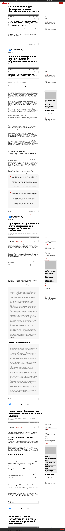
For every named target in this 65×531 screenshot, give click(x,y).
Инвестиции (23, 214)
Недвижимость (42, 401)
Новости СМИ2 (10, 52)
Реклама (39, 3)
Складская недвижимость (18, 505)
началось (9, 481)
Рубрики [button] (23, 3)
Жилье (39, 214)
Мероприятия (35, 3)
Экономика (27, 214)
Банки (33, 214)
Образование (42, 214)
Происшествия (30, 504)
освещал (14, 432)
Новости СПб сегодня (32, 401)
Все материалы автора (19, 241)
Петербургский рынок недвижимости (47, 504)
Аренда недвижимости (11, 505)
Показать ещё (47, 258)
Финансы (20, 214)
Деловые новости (23, 401)
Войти (61, 3)
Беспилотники (35, 504)
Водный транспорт (12, 47)
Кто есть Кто (44, 3)
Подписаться (38, 0)
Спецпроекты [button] (29, 3)
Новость (11, 214)
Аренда (11, 401)
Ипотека (36, 214)
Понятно (62, 529)
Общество (30, 214)
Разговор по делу (15, 401)
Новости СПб (27, 401)
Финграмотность (15, 214)
